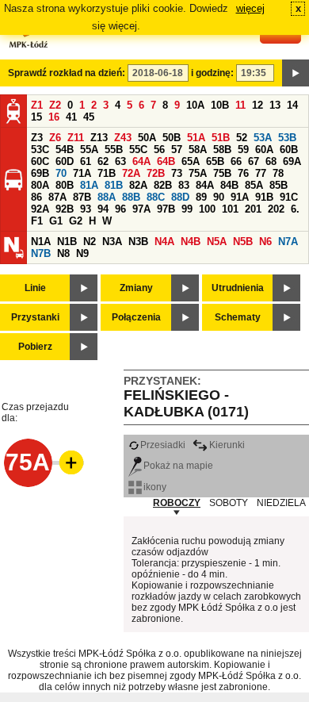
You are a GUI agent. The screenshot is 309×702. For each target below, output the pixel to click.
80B (64, 185)
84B (229, 185)
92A (40, 209)
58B (222, 149)
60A (264, 149)
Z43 (123, 138)
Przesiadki (162, 445)
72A (131, 173)
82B (163, 185)
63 (120, 161)
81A (89, 185)
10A (195, 105)
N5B (243, 241)
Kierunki (227, 445)
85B (278, 185)
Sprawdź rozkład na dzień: (66, 73)
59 (243, 149)
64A (141, 161)
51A (196, 138)
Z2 (55, 105)
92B (64, 209)
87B (82, 197)
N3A (112, 241)
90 (218, 197)
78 (278, 173)
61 (85, 161)
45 (88, 117)
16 (53, 117)
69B (40, 173)
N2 (89, 241)
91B (264, 197)
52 (241, 138)
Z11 (75, 138)
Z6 (55, 138)
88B (131, 197)
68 (271, 161)
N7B (41, 253)
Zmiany (136, 287)
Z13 (99, 138)
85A (254, 185)
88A (106, 197)
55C (138, 149)
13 (274, 105)
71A (82, 173)
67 (253, 161)
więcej (250, 8)
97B (166, 209)
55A (89, 149)
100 (207, 209)
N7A (288, 241)
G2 (75, 221)
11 (240, 105)
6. (295, 209)
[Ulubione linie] (66, 462)
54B (64, 149)
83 (183, 185)
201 (253, 209)
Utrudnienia (238, 287)
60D (64, 161)
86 (36, 197)
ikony (154, 487)
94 (103, 209)
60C (40, 161)
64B (166, 161)
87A (57, 197)
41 (71, 117)
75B (222, 173)
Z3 (37, 138)
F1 (37, 221)
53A (263, 138)
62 (103, 161)
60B (289, 149)
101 (230, 209)
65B (215, 161)
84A (205, 185)
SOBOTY (228, 502)
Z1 (37, 105)
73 (176, 173)
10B (220, 105)
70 (61, 173)
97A (141, 209)
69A (292, 161)
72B (156, 173)
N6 (265, 241)
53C (40, 149)
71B (106, 173)
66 (236, 161)
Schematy (238, 317)
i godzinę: (212, 73)
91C (289, 197)
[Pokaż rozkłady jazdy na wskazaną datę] (295, 72)
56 (159, 149)
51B (221, 138)
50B (171, 138)
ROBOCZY (176, 502)
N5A (217, 241)
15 (36, 117)
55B (114, 149)
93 (85, 209)
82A (138, 185)
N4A (164, 241)
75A (198, 173)
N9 (82, 253)
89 (201, 197)
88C (156, 197)
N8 (63, 253)
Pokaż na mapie (178, 465)
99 (187, 209)
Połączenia (136, 317)
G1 (56, 221)
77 (260, 173)
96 (120, 209)
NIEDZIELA (281, 502)
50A (147, 138)
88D (180, 197)
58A (198, 149)
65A (190, 161)
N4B (190, 241)
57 (176, 149)
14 (292, 105)
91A (240, 197)
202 (276, 209)
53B (287, 138)
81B (114, 185)
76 (243, 173)
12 (257, 105)
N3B (138, 241)
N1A (41, 241)
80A (40, 185)
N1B (67, 241)
